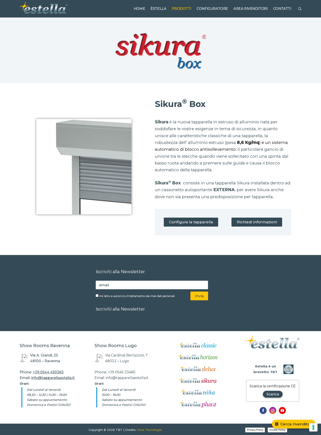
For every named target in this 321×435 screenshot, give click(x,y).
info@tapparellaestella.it (53, 378)
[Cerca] (299, 8)
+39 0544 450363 (48, 372)
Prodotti (181, 9)
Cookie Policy (277, 429)
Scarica (272, 394)
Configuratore (212, 9)
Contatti (282, 9)
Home (139, 9)
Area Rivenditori (250, 9)
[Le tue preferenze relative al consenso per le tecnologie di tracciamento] (313, 427)
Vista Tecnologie (149, 430)
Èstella (158, 9)
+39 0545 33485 (121, 372)
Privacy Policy (255, 429)
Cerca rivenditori (296, 424)
